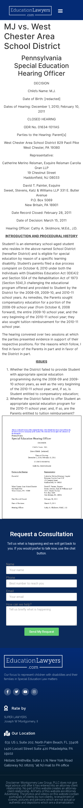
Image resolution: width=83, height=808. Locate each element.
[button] (60, 11)
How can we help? (19, 604)
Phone (10, 577)
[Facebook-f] (7, 691)
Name (10, 564)
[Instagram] (34, 691)
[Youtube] (25, 691)
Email (10, 591)
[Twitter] (16, 691)
